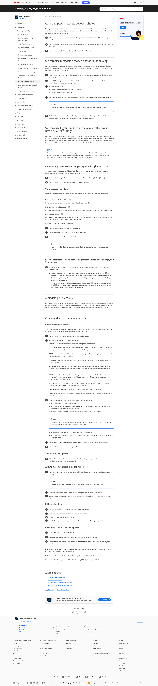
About (120, 646)
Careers (121, 648)
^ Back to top (140, 622)
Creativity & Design (27, 2)
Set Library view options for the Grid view (60, 585)
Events (120, 651)
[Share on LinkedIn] (81, 613)
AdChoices (142, 683)
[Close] (105, 682)
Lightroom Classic (24, 16)
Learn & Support (73, 2)
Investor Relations (123, 658)
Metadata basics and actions (56, 577)
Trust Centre (122, 663)
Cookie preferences (111, 683)
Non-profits (68, 646)
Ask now (58, 634)
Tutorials (21, 631)
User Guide (21, 629)
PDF (14, 653)
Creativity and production (45, 651)
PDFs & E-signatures (42, 2)
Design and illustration (18, 648)
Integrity (121, 665)
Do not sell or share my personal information (127, 683)
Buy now (85, 2)
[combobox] (121, 9)
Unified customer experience (46, 648)
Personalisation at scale (45, 643)
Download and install (97, 646)
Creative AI (15, 643)
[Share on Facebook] (73, 613)
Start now (90, 634)
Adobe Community (97, 648)
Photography (16, 646)
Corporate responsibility (124, 656)
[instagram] (31, 683)
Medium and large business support (101, 653)
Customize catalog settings (55, 580)
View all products (17, 663)
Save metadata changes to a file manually (60, 582)
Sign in (140, 2)
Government (69, 648)
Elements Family (17, 658)
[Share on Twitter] (77, 613)
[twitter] (34, 683)
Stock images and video (18, 661)
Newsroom (121, 653)
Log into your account (124, 643)
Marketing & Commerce (58, 2)
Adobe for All (122, 668)
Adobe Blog (122, 670)
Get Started (22, 627)
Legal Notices (49, 590)
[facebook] (27, 683)
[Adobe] (17, 2)
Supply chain (122, 661)
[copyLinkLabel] (85, 613)
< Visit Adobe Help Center (25, 621)
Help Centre (95, 643)
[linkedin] (37, 683)
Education (68, 643)
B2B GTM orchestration (45, 653)
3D (13, 656)
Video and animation (17, 651)
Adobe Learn (95, 651)
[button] (135, 2)
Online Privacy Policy (63, 590)
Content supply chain (44, 646)
